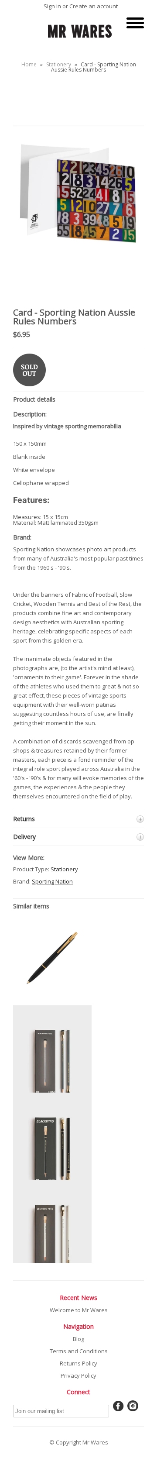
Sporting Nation (52, 881)
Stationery (58, 64)
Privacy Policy (78, 1375)
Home (29, 64)
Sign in (52, 6)
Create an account (93, 6)
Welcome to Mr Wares (79, 1310)
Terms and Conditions (79, 1351)
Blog (78, 1339)
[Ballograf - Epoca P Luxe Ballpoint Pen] (52, 994)
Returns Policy (78, 1363)
